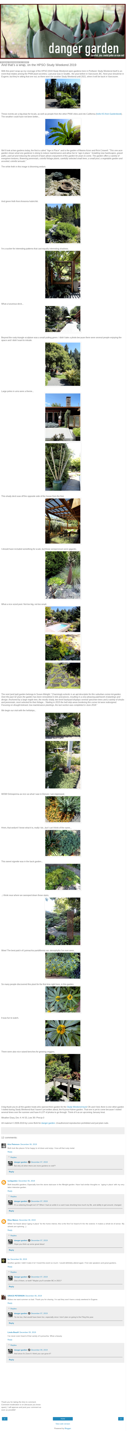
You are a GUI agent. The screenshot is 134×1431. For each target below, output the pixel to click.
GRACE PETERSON (16, 1296)
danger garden (48, 1123)
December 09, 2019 (27, 1332)
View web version (63, 1424)
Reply (10, 1152)
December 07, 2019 (39, 1162)
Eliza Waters (13, 1220)
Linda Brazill (13, 1332)
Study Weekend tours (77, 1107)
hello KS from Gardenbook (109, 114)
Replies (13, 1157)
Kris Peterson (14, 1144)
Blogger (68, 1428)
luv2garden (13, 1181)
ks (9, 1259)
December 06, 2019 (28, 1144)
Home (63, 1419)
